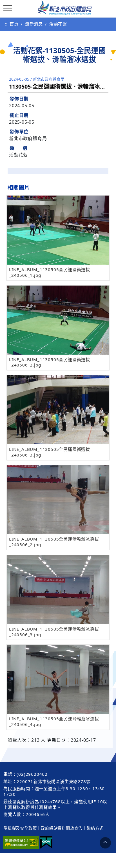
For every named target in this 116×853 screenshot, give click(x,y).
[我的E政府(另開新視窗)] (46, 842)
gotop (105, 842)
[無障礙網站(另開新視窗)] (21, 842)
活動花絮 (58, 24)
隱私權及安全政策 (20, 828)
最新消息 (34, 24)
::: (5, 24)
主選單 (9, 7)
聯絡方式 (95, 828)
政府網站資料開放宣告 (61, 828)
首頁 (14, 24)
